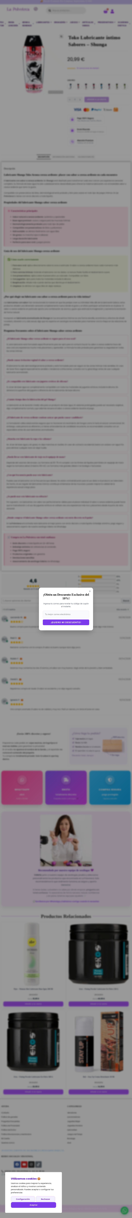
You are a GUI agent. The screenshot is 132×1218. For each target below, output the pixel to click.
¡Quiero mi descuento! (66, 622)
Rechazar (45, 1199)
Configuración (23, 1199)
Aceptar (34, 1205)
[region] (33, 1192)
